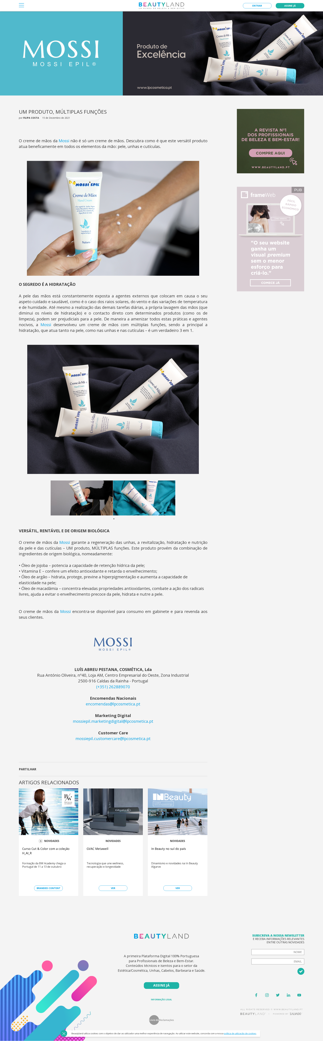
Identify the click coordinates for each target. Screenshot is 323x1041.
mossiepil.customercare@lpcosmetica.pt (113, 738)
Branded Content (48, 888)
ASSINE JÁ (161, 985)
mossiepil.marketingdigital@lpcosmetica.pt (113, 721)
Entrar (257, 5)
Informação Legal (161, 999)
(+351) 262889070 (113, 686)
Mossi (64, 140)
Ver (113, 888)
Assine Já (290, 5)
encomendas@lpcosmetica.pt (113, 704)
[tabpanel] (82, 497)
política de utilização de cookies (240, 1033)
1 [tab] (126, 518)
